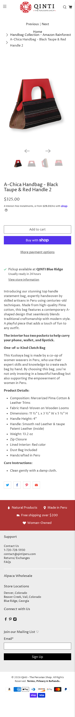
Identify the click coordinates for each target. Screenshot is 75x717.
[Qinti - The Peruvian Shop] (37, 7)
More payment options (37, 252)
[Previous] (27, 151)
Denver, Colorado (15, 593)
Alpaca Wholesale (18, 576)
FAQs (7, 562)
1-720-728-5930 (14, 550)
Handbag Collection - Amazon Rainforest (40, 34)
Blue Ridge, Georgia (16, 601)
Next (45, 24)
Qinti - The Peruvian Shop (36, 677)
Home (37, 31)
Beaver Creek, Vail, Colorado (22, 597)
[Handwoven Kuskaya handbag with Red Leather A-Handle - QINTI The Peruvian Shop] (37, 100)
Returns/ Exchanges (17, 558)
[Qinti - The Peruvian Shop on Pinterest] (10, 620)
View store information (23, 280)
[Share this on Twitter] (7, 485)
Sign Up (37, 657)
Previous (32, 24)
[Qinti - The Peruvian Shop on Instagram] (15, 620)
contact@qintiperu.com (20, 554)
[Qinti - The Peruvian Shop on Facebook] (6, 620)
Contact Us (11, 546)
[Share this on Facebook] (17, 485)
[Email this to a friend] (36, 485)
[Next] (48, 151)
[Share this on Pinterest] (26, 485)
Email (8, 639)
